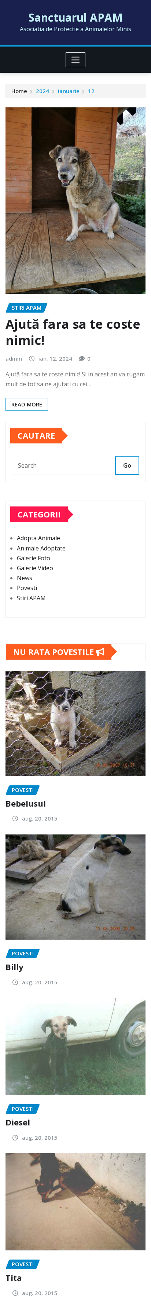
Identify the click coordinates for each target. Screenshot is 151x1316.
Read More (26, 404)
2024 (42, 91)
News (24, 578)
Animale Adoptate (41, 548)
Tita (13, 1277)
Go (127, 465)
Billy (14, 966)
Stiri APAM (31, 598)
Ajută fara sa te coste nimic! (72, 332)
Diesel (17, 1122)
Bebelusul (25, 803)
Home (19, 91)
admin (13, 358)
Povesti (27, 588)
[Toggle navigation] (76, 59)
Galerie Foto (33, 558)
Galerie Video (35, 568)
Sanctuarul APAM (76, 17)
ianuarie (69, 91)
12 (91, 91)
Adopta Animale (38, 538)
